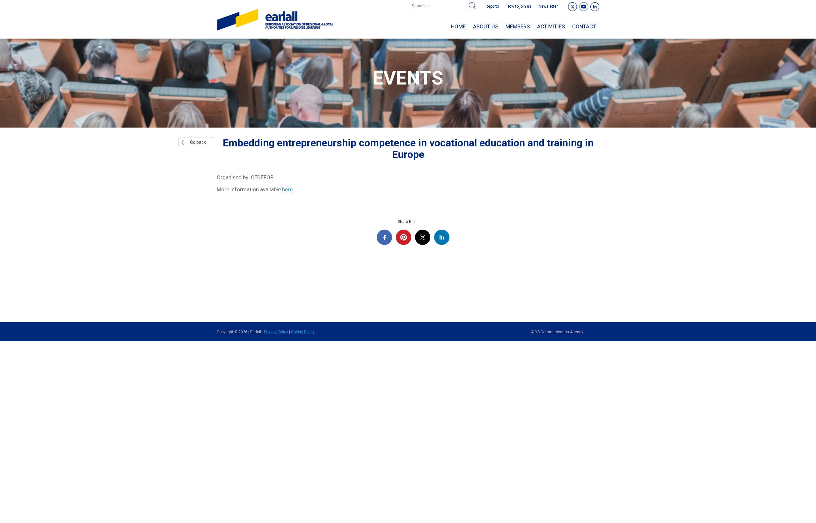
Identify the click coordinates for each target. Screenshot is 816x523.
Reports (492, 6)
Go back (198, 142)
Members (518, 26)
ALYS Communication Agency (557, 332)
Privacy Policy (276, 332)
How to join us (518, 6)
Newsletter (548, 6)
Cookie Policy (303, 332)
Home (458, 26)
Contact (584, 26)
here (287, 189)
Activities (551, 26)
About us (485, 26)
